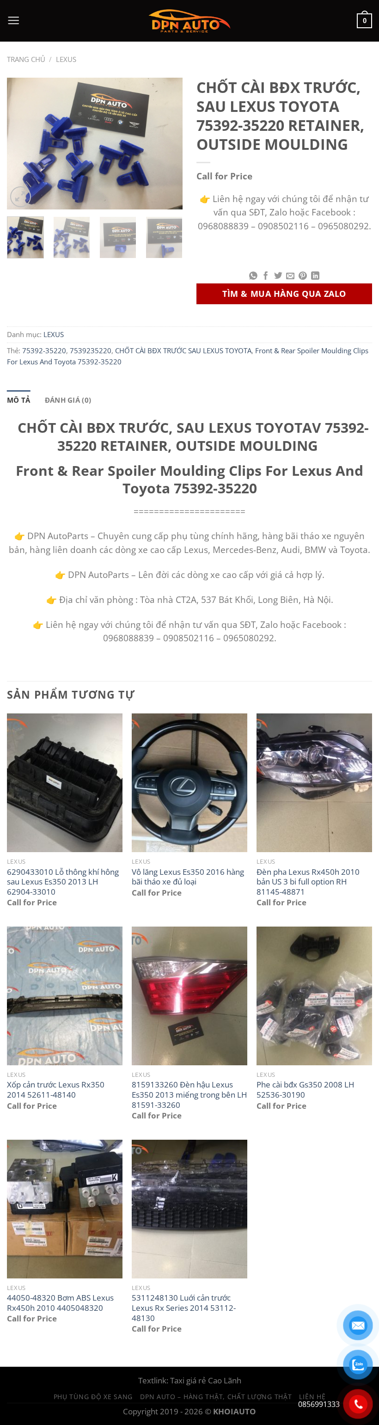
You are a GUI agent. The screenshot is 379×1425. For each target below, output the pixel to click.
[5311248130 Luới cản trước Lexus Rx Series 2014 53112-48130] (189, 1209)
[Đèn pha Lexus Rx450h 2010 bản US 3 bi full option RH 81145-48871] (314, 782)
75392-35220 (44, 350)
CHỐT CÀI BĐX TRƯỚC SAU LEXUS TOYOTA (183, 350)
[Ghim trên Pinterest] (303, 276)
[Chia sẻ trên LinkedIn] (315, 276)
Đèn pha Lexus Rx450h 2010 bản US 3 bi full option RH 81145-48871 (308, 882)
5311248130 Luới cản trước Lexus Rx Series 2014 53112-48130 (184, 1308)
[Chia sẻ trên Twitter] (278, 276)
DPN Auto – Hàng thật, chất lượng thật (216, 1396)
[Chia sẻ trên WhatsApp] (253, 276)
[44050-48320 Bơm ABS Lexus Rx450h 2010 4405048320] (64, 1209)
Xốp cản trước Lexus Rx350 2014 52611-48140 (55, 1089)
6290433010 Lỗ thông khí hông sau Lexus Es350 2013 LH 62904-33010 (63, 882)
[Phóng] (20, 196)
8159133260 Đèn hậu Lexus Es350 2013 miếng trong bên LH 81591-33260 (189, 1095)
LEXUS (66, 59)
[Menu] (13, 20)
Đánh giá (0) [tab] (68, 400)
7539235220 (90, 350)
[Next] (167, 143)
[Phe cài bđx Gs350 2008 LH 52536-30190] (314, 996)
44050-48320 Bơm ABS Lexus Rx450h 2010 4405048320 (60, 1303)
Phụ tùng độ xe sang (93, 1396)
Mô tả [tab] (19, 400)
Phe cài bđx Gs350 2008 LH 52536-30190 (306, 1089)
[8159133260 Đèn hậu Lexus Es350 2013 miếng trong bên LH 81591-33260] (189, 996)
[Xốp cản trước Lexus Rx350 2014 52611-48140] (64, 996)
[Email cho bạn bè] (290, 276)
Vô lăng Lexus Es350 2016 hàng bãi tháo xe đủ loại (188, 877)
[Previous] (22, 143)
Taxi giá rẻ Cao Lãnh (205, 1380)
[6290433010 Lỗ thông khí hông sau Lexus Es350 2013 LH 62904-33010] (64, 782)
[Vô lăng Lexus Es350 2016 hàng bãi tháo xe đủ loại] (189, 782)
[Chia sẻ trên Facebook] (266, 276)
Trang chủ (26, 59)
